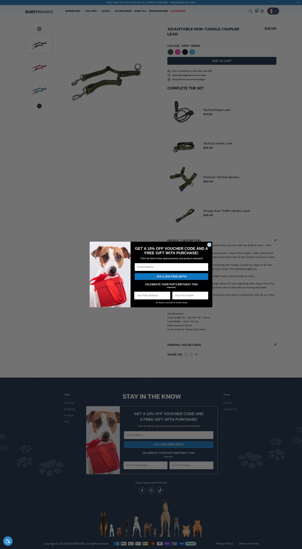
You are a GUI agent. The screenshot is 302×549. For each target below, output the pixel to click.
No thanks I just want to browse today (171, 303)
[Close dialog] (209, 245)
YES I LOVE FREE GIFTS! (171, 276)
